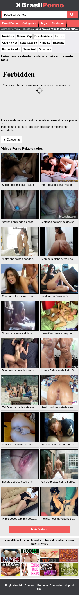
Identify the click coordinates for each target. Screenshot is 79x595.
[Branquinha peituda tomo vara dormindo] (20, 353)
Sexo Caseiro (28, 42)
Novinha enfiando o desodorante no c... (25, 222)
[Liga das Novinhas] (10, 575)
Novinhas (8, 36)
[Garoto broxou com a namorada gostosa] (59, 464)
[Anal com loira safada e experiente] (59, 390)
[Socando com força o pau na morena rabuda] (20, 167)
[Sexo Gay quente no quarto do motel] (59, 316)
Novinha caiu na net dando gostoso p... (25, 333)
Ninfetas (45, 42)
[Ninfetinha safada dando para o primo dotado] (20, 241)
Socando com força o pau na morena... (25, 184)
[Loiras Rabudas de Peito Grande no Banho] (59, 353)
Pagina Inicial (13, 585)
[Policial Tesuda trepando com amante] (59, 501)
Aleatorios (57, 23)
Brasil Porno (10, 23)
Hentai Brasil (13, 540)
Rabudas (26, 29)
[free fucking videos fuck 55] (30, 561)
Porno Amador (11, 49)
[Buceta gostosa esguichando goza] (20, 464)
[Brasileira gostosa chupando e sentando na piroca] (59, 167)
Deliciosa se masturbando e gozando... (25, 444)
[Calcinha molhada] (68, 575)
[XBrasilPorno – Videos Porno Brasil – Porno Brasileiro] (40, 8)
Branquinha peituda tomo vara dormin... (25, 370)
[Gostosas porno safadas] (30, 575)
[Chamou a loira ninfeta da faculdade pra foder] (20, 279)
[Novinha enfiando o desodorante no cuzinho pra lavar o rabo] (20, 204)
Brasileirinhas (43, 36)
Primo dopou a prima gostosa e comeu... (26, 518)
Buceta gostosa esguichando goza (22, 481)
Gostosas (45, 49)
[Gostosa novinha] (49, 575)
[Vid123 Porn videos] (49, 561)
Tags (44, 23)
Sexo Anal (29, 49)
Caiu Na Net (9, 42)
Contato (30, 585)
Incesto (59, 36)
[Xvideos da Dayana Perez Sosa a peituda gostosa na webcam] (59, 279)
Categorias (29, 23)
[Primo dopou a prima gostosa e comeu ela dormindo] (20, 501)
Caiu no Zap (24, 36)
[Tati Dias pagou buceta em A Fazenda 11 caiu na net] (20, 390)
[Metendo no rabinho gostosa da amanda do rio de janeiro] (59, 204)
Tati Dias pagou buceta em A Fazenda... (25, 407)
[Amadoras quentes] (68, 561)
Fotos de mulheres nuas (60, 540)
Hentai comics (33, 540)
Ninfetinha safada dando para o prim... (25, 259)
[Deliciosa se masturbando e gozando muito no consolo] (20, 427)
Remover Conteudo (49, 585)
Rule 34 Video (39, 543)
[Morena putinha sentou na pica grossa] (59, 241)
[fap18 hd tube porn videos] (10, 561)
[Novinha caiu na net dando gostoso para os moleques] (20, 316)
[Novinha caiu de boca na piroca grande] (59, 427)
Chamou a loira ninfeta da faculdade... (24, 296)
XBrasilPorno (9, 29)
